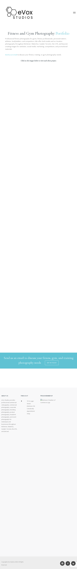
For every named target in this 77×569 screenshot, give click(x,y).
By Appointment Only (31, 411)
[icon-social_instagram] (63, 563)
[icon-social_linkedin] (73, 563)
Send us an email (11, 55)
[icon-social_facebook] (68, 563)
